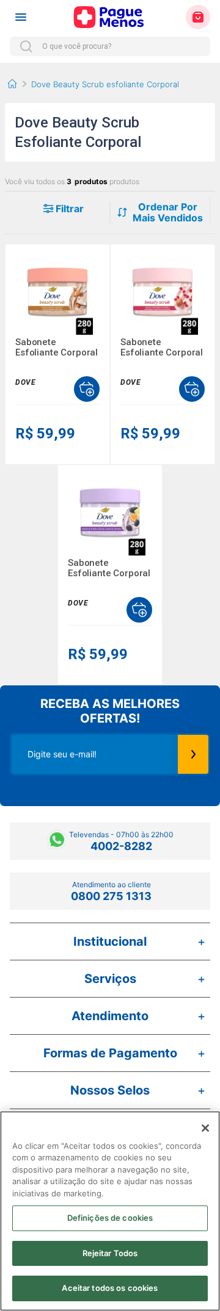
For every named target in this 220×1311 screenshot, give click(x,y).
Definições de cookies (110, 1218)
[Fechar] (205, 1128)
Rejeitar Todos (110, 1253)
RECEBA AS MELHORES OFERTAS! (110, 711)
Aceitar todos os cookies (110, 1288)
